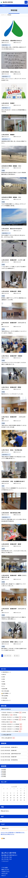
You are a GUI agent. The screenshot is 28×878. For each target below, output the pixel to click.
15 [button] (14, 655)
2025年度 (3, 771)
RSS (4, 838)
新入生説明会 (5, 695)
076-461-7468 (8, 857)
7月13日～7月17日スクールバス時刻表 (14, 717)
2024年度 (3, 773)
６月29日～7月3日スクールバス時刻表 (14, 719)
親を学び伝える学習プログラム (7, 834)
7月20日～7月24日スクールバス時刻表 (14, 712)
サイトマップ (5, 861)
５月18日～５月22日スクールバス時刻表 (12, 726)
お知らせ (4, 674)
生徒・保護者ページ (7, 693)
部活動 (3, 684)
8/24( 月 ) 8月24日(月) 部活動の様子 (9, 750)
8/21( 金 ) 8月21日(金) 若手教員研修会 (9, 760)
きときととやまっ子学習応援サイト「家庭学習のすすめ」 (13, 832)
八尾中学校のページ (6, 672)
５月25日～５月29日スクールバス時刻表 (12, 724)
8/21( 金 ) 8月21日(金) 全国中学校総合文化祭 (11, 753)
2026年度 (3, 769)
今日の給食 (4, 698)
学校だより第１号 (9, 722)
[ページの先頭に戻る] (26, 876)
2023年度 (3, 774)
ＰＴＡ (3, 686)
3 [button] (5, 655)
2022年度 (3, 776)
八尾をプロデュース (6, 700)
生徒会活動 (4, 688)
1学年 (3, 677)
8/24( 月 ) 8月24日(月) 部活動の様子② (9, 747)
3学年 (3, 681)
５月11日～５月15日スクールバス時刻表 (12, 729)
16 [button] (16, 655)
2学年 (3, 679)
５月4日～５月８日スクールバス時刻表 (11, 731)
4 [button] (7, 655)
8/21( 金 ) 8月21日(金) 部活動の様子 (9, 756)
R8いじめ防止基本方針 (8, 738)
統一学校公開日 (5, 691)
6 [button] (10, 655)
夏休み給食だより (9, 715)
